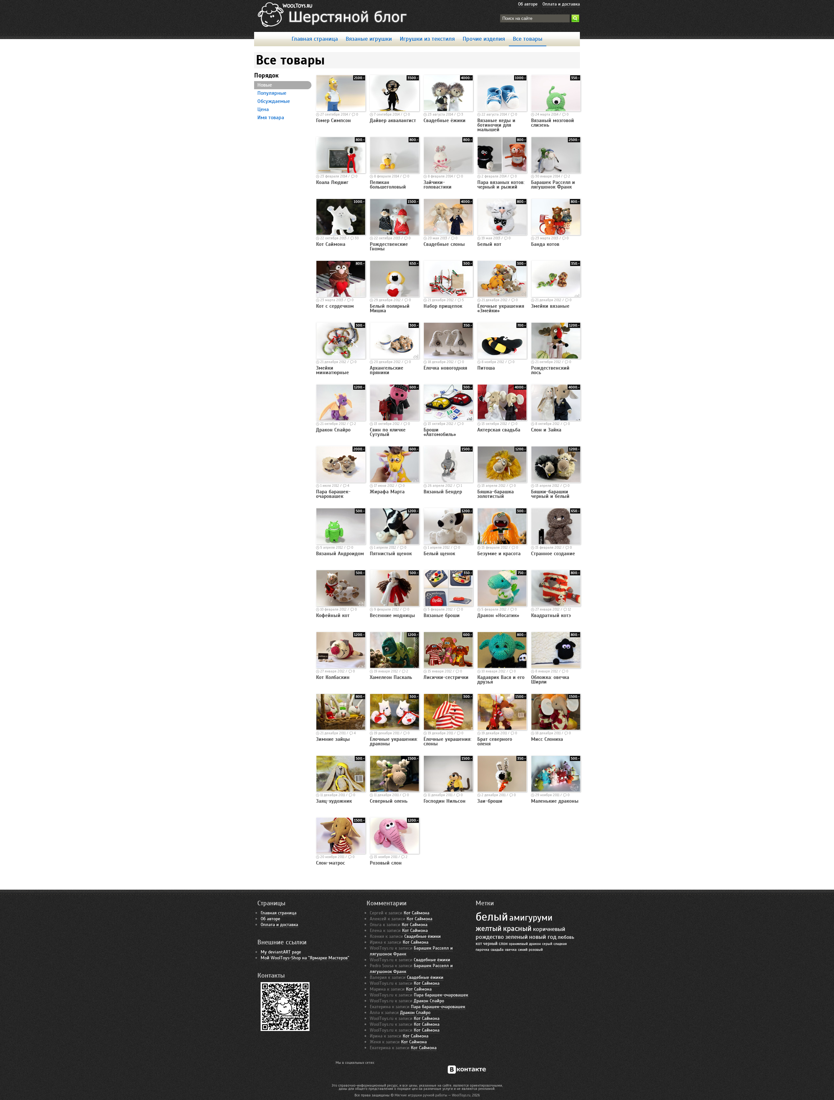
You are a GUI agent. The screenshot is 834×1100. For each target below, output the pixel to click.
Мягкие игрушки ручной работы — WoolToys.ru (432, 1095)
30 (357, 238)
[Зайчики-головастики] (448, 171)
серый (547, 944)
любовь (566, 937)
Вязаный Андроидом (340, 554)
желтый (489, 928)
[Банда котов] (556, 233)
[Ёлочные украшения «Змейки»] (502, 295)
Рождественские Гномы (389, 246)
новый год (542, 936)
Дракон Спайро (333, 430)
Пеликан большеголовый (388, 184)
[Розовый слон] (394, 852)
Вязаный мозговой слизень (552, 123)
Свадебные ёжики (445, 120)
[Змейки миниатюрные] (341, 357)
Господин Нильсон (445, 801)
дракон (535, 944)
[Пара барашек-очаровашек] (341, 481)
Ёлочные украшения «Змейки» (500, 308)
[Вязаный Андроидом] (341, 543)
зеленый (516, 936)
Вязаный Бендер (443, 492)
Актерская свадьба (498, 430)
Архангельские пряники (386, 370)
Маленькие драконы (555, 801)
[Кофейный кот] (341, 604)
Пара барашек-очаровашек (333, 494)
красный (517, 928)
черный (490, 943)
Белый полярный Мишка (390, 308)
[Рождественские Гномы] (394, 233)
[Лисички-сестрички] (448, 666)
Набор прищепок (443, 306)
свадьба (497, 950)
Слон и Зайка (546, 430)
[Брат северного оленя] (502, 728)
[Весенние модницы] (394, 604)
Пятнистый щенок (391, 554)
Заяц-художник (334, 801)
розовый (536, 950)
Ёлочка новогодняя (445, 368)
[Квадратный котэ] (556, 604)
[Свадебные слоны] (448, 233)
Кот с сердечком (335, 306)
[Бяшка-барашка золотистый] (502, 481)
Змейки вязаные (550, 306)
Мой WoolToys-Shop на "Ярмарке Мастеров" (305, 958)
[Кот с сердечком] (341, 295)
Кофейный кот (333, 615)
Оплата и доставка (561, 4)
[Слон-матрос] (341, 852)
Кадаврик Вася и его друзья (501, 679)
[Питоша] (502, 357)
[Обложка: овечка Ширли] (556, 666)
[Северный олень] (394, 790)
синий (522, 950)
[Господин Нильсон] (448, 790)
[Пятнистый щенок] (394, 543)
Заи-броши (489, 801)
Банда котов (545, 244)
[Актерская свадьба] (502, 419)
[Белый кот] (502, 233)
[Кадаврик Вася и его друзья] (502, 666)
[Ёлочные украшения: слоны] (448, 728)
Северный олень (389, 801)
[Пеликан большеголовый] (394, 171)
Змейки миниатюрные (332, 370)
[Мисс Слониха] (556, 728)
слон (503, 943)
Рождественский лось (550, 370)
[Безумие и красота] (502, 543)
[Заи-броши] (502, 790)
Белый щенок (439, 554)
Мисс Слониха (547, 739)
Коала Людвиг (332, 182)
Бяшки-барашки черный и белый (550, 494)
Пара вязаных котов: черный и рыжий (501, 184)
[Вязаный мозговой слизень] (556, 109)
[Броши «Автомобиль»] (448, 419)
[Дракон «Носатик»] (502, 604)
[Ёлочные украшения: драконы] (394, 728)
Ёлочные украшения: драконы (394, 741)
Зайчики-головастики (438, 184)
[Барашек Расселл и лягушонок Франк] (556, 171)
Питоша (486, 368)
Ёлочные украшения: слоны (447, 741)
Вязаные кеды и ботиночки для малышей (496, 125)
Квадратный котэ (551, 615)
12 (569, 609)
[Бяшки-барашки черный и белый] (556, 481)
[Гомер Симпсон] (341, 109)
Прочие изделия (484, 38)
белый (492, 917)
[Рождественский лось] (556, 357)
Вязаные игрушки (369, 38)
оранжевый (518, 944)
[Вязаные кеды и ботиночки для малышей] (502, 109)
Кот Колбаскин (333, 677)
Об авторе (528, 4)
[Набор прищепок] (448, 295)
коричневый (549, 929)
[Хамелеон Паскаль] (394, 666)
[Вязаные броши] (448, 604)
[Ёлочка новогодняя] (448, 357)
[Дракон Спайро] (341, 419)
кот (479, 943)
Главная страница (315, 38)
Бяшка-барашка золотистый (495, 494)
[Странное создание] (556, 543)
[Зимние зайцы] (341, 728)
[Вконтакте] (466, 1070)
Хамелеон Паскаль (391, 677)
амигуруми (531, 917)
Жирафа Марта (387, 492)
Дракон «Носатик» (498, 615)
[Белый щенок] (448, 543)
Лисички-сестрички (446, 677)
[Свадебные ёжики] (448, 109)
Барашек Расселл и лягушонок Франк (553, 184)
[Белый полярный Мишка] (394, 295)
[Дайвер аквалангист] (394, 109)
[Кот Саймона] (341, 233)
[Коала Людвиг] (341, 171)
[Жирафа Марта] (394, 481)
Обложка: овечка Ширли (550, 679)
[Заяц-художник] (341, 790)
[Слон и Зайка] (556, 419)
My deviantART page (281, 952)
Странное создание (553, 554)
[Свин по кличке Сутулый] (394, 419)
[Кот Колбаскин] (341, 666)
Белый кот (489, 244)
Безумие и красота (499, 554)
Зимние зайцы (333, 739)
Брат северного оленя (494, 741)
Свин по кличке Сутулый (388, 432)
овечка (511, 950)
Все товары (527, 38)
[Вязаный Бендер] (448, 481)
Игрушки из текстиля (427, 38)
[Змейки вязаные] (556, 295)
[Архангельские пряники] (394, 357)
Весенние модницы (392, 615)
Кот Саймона (330, 244)
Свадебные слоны (444, 244)
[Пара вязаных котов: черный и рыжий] (502, 171)
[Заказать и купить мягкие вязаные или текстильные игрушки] (333, 15)
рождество (490, 936)
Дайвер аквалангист (393, 120)
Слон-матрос (330, 863)
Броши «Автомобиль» (440, 432)
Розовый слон (386, 863)
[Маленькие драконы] (556, 790)
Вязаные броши (442, 615)
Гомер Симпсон (333, 120)
